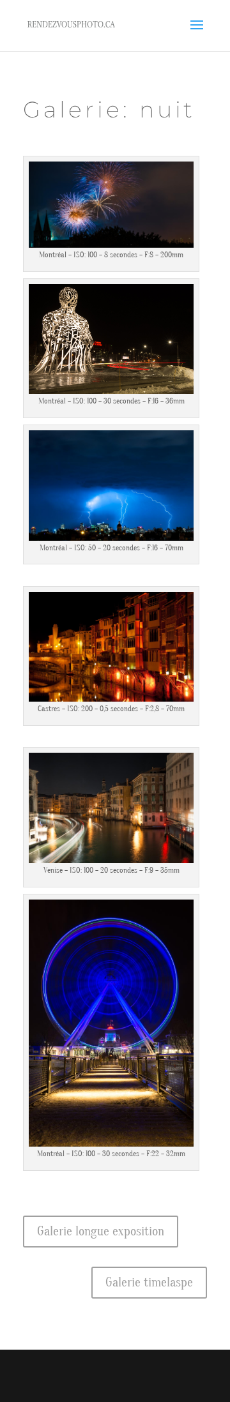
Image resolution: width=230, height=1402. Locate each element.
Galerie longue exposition (100, 1231)
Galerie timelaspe (149, 1282)
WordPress (115, 1384)
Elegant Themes (107, 1369)
